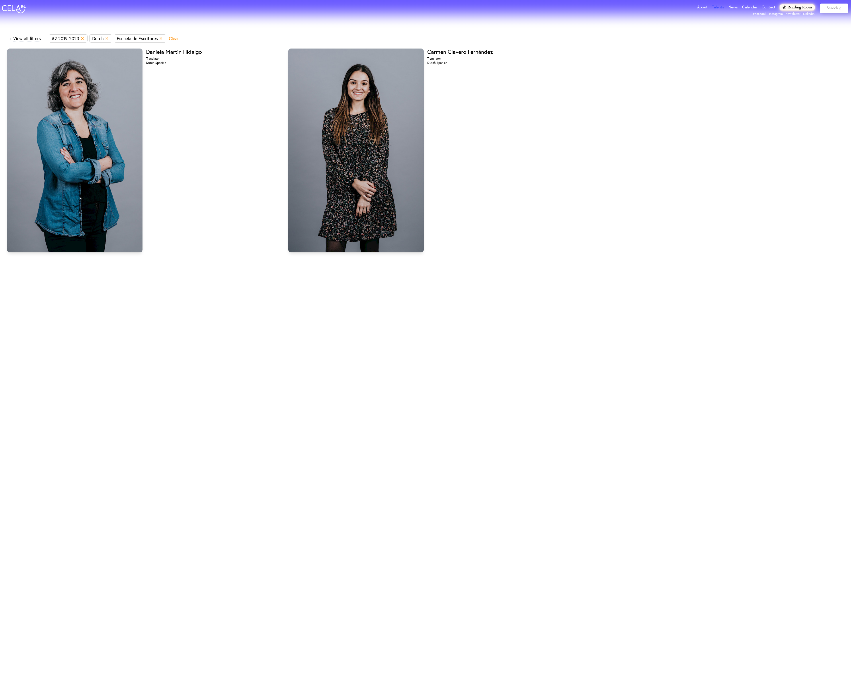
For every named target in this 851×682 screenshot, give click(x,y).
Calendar (749, 7)
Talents (718, 7)
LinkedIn (809, 14)
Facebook (759, 14)
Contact (768, 7)
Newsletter (792, 14)
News (733, 7)
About (702, 7)
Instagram (776, 14)
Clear (174, 38)
